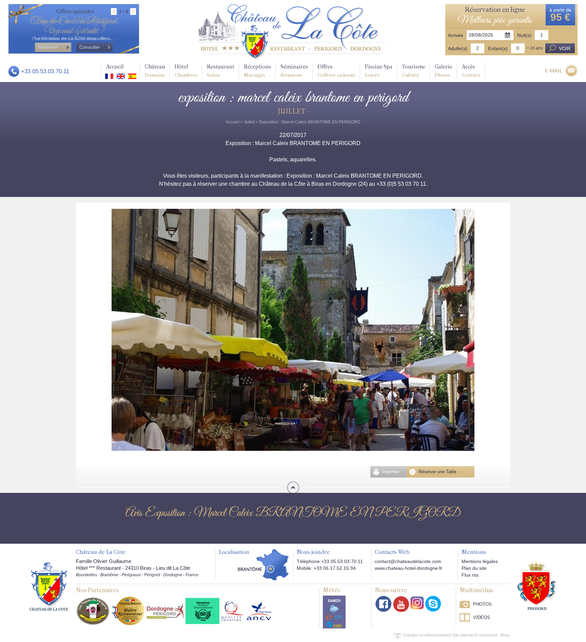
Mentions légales (480, 561)
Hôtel (186, 70)
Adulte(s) (457, 48)
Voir (564, 48)
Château (155, 70)
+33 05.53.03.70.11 (45, 71)
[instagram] (417, 602)
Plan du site (474, 568)
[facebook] (383, 604)
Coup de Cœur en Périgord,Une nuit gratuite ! (74, 26)
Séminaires (294, 70)
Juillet (249, 122)
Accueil (115, 66)
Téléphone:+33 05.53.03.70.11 (330, 561)
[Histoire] (49, 586)
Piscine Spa (378, 70)
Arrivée (455, 35)
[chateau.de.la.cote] (433, 603)
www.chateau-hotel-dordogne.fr (408, 568)
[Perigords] (537, 585)
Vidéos (481, 617)
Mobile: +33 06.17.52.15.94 (326, 568)
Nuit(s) (524, 35)
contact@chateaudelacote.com (408, 561)
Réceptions (257, 70)
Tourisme (413, 70)
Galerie (443, 70)
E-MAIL (553, 70)
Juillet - (293, 111)
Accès (471, 70)
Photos (482, 604)
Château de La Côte (100, 552)
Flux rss (470, 575)
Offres (336, 70)
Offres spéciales (75, 11)
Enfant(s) (498, 48)
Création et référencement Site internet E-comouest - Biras (456, 635)
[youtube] (401, 604)
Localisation (234, 552)
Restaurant (220, 70)
